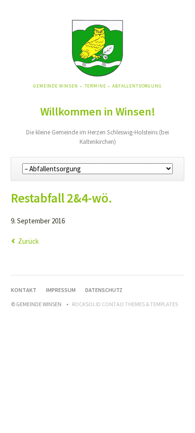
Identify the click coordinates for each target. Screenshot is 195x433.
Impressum (61, 289)
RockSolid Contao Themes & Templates (125, 304)
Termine (95, 86)
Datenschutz (104, 289)
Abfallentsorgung (136, 86)
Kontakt (23, 289)
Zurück (28, 241)
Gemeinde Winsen (55, 86)
